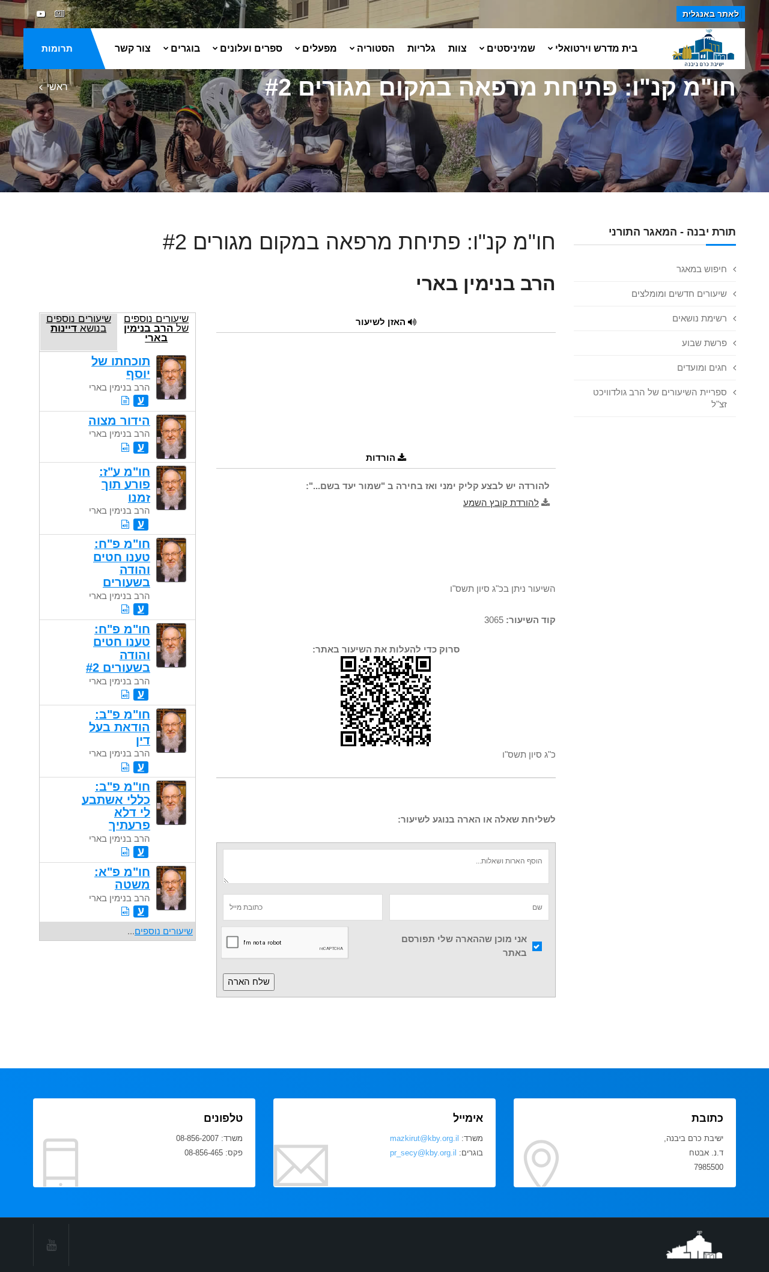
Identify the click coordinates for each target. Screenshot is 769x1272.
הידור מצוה (119, 420)
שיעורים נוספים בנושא (78, 323)
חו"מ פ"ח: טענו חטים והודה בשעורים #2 (118, 648)
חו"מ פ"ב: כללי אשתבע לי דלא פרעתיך (116, 806)
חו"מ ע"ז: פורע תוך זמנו (124, 484)
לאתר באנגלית (710, 14)
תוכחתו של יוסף (120, 367)
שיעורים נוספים (164, 931)
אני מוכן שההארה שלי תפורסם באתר (464, 946)
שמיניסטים (511, 48)
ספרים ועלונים (251, 48)
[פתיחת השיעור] (125, 400)
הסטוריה (376, 48)
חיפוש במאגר (701, 269)
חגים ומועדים (702, 367)
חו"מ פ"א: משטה (122, 878)
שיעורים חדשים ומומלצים (679, 293)
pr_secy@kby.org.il (423, 1152)
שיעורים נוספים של (156, 328)
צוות (457, 48)
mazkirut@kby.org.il (424, 1138)
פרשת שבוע (704, 343)
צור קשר (133, 48)
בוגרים (185, 48)
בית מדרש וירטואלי (596, 48)
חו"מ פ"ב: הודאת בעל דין (119, 727)
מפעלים (319, 48)
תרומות (57, 48)
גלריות (421, 48)
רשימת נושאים (699, 318)
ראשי (57, 87)
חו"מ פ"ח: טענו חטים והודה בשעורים (121, 563)
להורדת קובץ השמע (501, 503)
